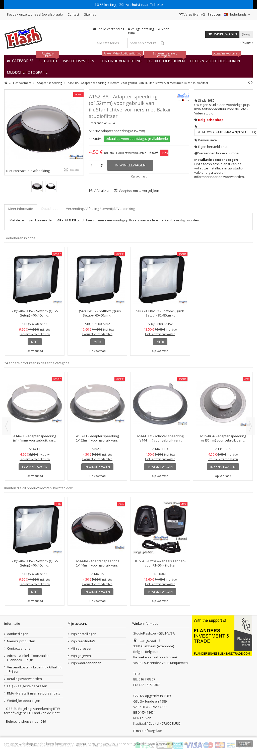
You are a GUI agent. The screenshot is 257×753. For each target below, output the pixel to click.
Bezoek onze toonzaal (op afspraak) (34, 14)
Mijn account (77, 623)
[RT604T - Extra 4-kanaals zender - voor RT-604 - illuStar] (160, 528)
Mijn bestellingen (83, 634)
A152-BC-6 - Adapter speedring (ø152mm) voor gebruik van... (97, 394)
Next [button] (250, 426)
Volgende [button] (81, 132)
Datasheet (49, 208)
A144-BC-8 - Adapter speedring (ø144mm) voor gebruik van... (223, 394)
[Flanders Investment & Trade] (222, 635)
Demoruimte (207, 140)
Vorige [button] (7, 132)
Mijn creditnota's (83, 641)
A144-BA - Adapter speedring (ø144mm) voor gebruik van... (97, 563)
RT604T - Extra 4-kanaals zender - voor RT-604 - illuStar (160, 563)
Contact (73, 14)
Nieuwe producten (21, 641)
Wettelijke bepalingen (23, 701)
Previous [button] (6, 426)
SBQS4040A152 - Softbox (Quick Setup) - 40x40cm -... (34, 313)
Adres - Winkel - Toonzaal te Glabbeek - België (28, 658)
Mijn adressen (81, 648)
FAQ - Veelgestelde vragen (27, 686)
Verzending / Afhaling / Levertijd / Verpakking (100, 208)
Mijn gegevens (82, 656)
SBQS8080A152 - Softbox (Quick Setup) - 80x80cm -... (160, 313)
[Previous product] (249, 82)
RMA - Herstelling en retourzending (33, 693)
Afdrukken (102, 190)
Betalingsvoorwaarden (24, 679)
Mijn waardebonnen (86, 663)
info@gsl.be (153, 730)
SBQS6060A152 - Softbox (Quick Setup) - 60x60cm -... (97, 313)
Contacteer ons (18, 648)
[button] (27, 72)
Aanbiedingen (17, 634)
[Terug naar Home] (5, 83)
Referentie (96, 123)
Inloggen (214, 14)
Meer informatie (20, 208)
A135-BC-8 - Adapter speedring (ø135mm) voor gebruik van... (160, 394)
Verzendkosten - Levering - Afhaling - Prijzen (34, 669)
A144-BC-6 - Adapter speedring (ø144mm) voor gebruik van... (35, 394)
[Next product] (252, 82)
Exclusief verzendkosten (131, 153)
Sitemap (90, 14)
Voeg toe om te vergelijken (139, 190)
